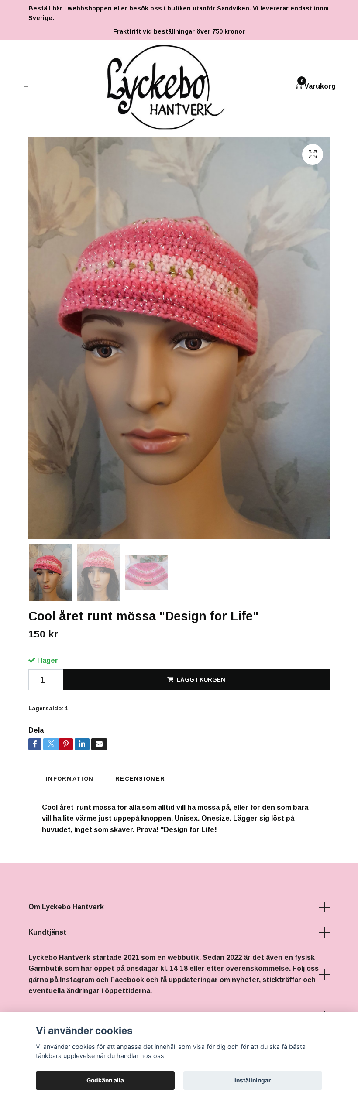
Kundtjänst (47, 932)
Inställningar (252, 1080)
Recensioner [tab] (140, 778)
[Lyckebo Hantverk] (165, 86)
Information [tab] (69, 778)
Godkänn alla (105, 1080)
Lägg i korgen (201, 679)
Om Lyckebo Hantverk (66, 907)
